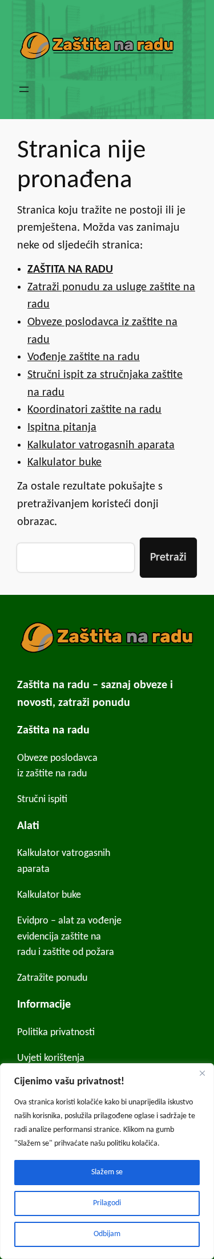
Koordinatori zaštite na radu (94, 410)
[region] (107, 1161)
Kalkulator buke (64, 462)
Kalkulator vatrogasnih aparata (101, 445)
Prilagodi (107, 1203)
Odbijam (107, 1234)
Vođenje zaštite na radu (83, 357)
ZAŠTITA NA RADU (70, 269)
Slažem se (107, 1172)
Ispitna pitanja (61, 427)
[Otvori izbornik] (24, 89)
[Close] (202, 1073)
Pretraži (168, 557)
